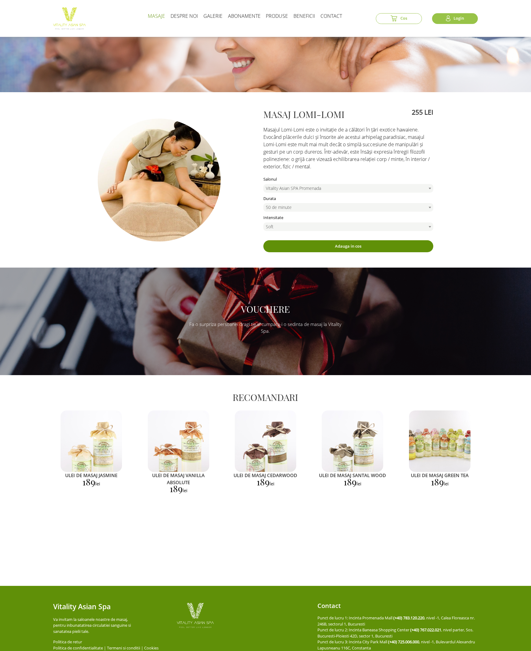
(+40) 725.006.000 (403, 642)
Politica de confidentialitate (78, 648)
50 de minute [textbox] (279, 207)
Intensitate (273, 217)
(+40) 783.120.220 (408, 618)
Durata (269, 198)
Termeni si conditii (123, 648)
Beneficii (304, 16)
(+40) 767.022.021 (425, 630)
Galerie (212, 16)
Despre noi (184, 16)
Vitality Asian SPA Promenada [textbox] (293, 188)
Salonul (270, 179)
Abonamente (244, 16)
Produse (277, 16)
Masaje (156, 16)
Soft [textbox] (269, 226)
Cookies (151, 648)
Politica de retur (67, 642)
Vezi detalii (91, 441)
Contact (331, 16)
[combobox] (348, 188)
